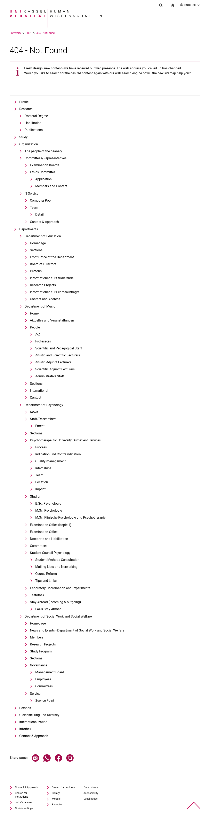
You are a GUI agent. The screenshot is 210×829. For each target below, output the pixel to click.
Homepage (38, 243)
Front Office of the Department (52, 257)
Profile (24, 102)
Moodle (56, 798)
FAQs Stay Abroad (48, 609)
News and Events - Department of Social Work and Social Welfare (77, 630)
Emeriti (40, 426)
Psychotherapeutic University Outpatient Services (65, 440)
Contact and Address (45, 299)
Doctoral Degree (36, 116)
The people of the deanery (43, 151)
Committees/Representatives (45, 158)
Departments (28, 229)
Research (26, 109)
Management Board (49, 672)
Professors (43, 341)
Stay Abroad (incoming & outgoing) (55, 602)
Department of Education (43, 236)
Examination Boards (44, 165)
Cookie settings (24, 808)
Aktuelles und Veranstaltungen (52, 320)
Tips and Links (46, 581)
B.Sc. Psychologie (48, 503)
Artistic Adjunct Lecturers (53, 362)
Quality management (50, 461)
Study (23, 137)
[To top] (193, 805)
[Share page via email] (35, 760)
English (192, 5)
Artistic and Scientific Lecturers (57, 355)
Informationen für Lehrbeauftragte (54, 292)
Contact (35, 398)
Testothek (37, 595)
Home (34, 313)
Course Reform (46, 574)
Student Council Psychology (50, 553)
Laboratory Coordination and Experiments (60, 588)
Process (41, 447)
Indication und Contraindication (58, 454)
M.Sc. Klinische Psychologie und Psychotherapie (70, 517)
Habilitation (33, 123)
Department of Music (40, 306)
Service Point (44, 701)
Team (34, 207)
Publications (34, 130)
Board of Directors (43, 264)
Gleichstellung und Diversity (39, 715)
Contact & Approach (44, 222)
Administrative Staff (49, 376)
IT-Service (31, 193)
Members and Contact (51, 186)
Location (41, 482)
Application (43, 179)
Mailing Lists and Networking (56, 567)
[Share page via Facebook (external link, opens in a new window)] (58, 760)
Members (36, 637)
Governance (38, 665)
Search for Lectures (63, 787)
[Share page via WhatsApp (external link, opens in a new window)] (47, 760)
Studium (36, 496)
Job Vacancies (23, 802)
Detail (39, 214)
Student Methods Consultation (57, 560)
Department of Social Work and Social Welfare (58, 616)
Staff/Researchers (43, 419)
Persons (36, 271)
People (35, 327)
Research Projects (43, 285)
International (39, 391)
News (34, 412)
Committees (38, 546)
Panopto (57, 804)
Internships (43, 468)
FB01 (29, 32)
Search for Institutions (21, 794)
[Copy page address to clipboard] (70, 760)
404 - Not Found (45, 32)
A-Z (37, 334)
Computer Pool (40, 200)
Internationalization (33, 722)
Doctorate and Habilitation (49, 539)
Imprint (40, 489)
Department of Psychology (44, 405)
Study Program (41, 651)
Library (56, 793)
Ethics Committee (42, 172)
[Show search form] (161, 5)
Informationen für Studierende (51, 278)
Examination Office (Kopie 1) (50, 525)
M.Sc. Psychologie (48, 510)
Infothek (25, 729)
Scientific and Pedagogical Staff (58, 348)
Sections (36, 250)
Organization (28, 144)
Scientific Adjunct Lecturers (55, 369)
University (15, 32)
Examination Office (43, 532)
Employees (43, 679)
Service (35, 694)
